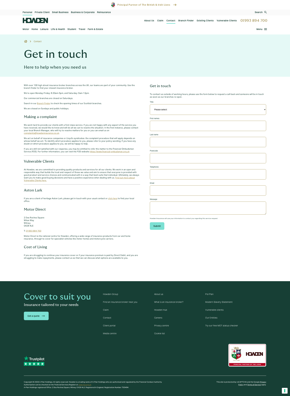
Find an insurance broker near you (120, 302)
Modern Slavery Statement (218, 302)
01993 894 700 (253, 21)
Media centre (109, 333)
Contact (107, 317)
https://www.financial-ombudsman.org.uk (109, 151)
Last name (154, 134)
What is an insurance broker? (169, 302)
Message (153, 199)
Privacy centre (161, 325)
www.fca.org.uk (85, 385)
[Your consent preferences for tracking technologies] (285, 391)
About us (158, 294)
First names (154, 118)
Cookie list (159, 333)
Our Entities (211, 317)
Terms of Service (254, 385)
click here (112, 198)
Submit (157, 226)
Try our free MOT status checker (221, 325)
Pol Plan (209, 294)
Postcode (154, 151)
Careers (158, 317)
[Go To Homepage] (35, 20)
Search (259, 12)
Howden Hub (160, 310)
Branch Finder (43, 103)
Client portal (109, 325)
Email (152, 183)
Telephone (154, 167)
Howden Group (110, 294)
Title (151, 102)
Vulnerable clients (214, 310)
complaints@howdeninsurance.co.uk (41, 133)
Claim (106, 310)
